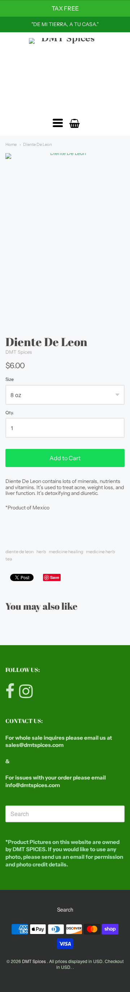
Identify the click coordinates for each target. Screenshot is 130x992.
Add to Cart (65, 458)
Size (9, 379)
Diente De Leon (37, 144)
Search (65, 909)
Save (54, 577)
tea (8, 559)
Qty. (9, 412)
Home (11, 144)
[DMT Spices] (65, 74)
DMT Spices (18, 352)
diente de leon (19, 551)
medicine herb (100, 551)
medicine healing (66, 551)
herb (41, 551)
